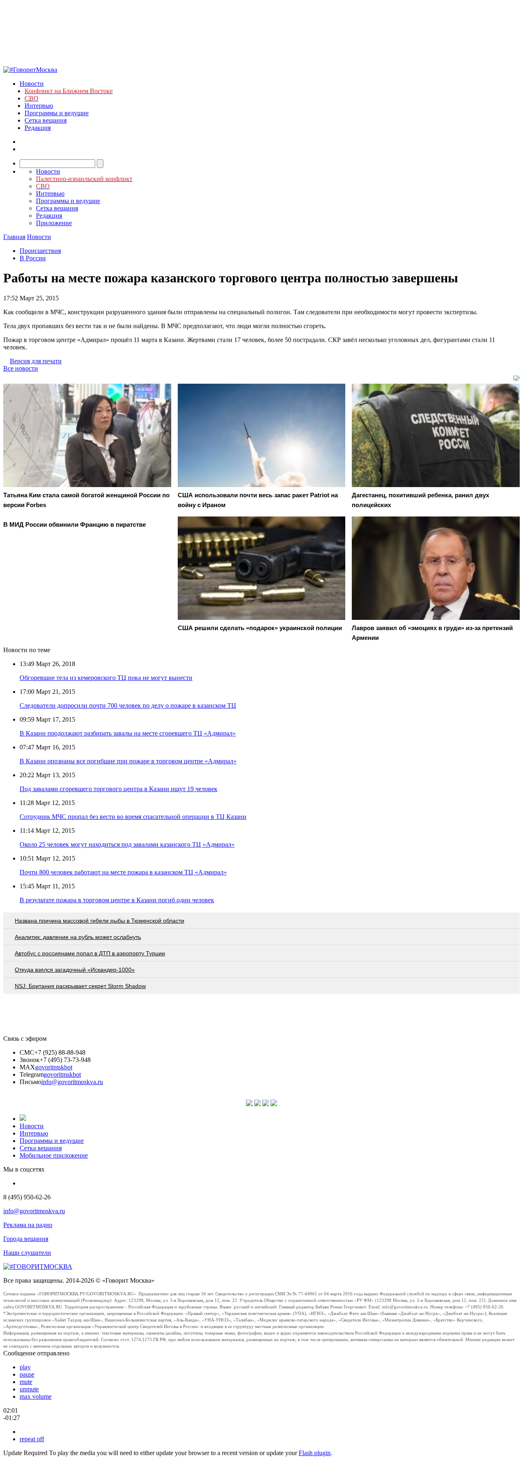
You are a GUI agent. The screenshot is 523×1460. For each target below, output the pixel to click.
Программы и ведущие (57, 113)
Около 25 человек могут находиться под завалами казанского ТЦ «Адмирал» (127, 844)
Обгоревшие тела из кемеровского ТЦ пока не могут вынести (106, 677)
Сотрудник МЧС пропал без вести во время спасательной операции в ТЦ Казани (133, 816)
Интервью (39, 105)
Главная (14, 236)
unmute (29, 1389)
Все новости (20, 368)
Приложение (54, 222)
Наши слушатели (27, 1252)
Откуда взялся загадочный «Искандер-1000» (75, 969)
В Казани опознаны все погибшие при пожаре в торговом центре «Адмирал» (128, 761)
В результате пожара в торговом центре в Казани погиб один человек (117, 900)
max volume (35, 1396)
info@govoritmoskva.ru (72, 1081)
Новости (32, 83)
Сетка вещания (46, 120)
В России (33, 258)
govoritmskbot (53, 1067)
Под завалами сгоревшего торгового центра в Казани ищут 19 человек (118, 788)
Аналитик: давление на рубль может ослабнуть (78, 937)
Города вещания (25, 1238)
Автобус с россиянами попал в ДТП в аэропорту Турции (90, 953)
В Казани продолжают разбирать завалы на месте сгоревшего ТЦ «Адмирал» (128, 733)
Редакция (38, 127)
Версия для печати (36, 361)
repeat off (32, 1438)
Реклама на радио (27, 1224)
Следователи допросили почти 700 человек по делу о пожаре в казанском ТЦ (128, 705)
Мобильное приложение (54, 1155)
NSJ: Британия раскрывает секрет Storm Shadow (80, 986)
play (25, 1367)
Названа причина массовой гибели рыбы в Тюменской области (99, 920)
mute (26, 1381)
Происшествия (40, 250)
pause (27, 1374)
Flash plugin (315, 1452)
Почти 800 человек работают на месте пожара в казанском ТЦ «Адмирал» (123, 872)
